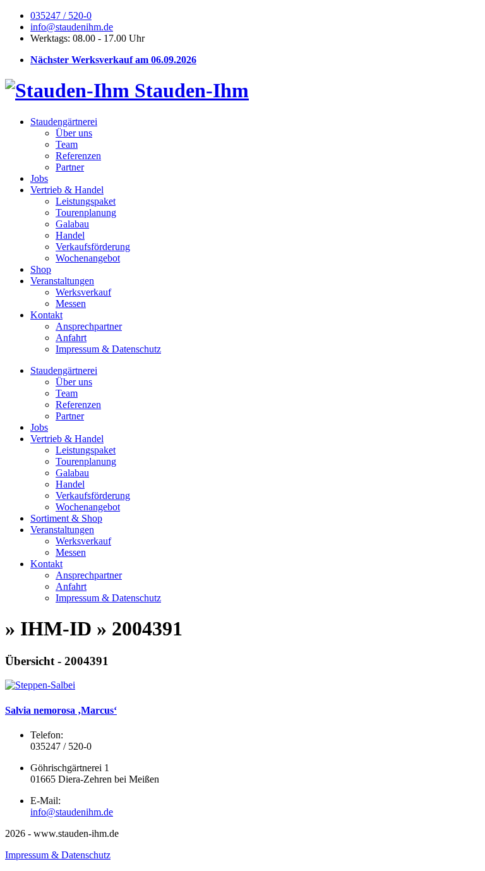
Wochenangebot (88, 258)
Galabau (72, 224)
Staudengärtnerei (63, 121)
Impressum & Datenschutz (108, 349)
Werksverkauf (83, 292)
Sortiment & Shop (66, 518)
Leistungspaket (86, 201)
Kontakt (46, 314)
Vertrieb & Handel (67, 189)
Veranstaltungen (62, 280)
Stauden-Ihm (189, 90)
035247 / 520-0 (61, 15)
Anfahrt (71, 337)
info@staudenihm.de (71, 26)
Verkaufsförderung (93, 246)
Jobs (39, 178)
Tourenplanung (86, 212)
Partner (70, 167)
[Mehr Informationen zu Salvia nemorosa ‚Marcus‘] (40, 685)
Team (67, 144)
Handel (70, 235)
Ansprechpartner (89, 326)
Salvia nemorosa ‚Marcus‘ (61, 710)
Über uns (74, 133)
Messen (71, 303)
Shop (40, 269)
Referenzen (78, 155)
